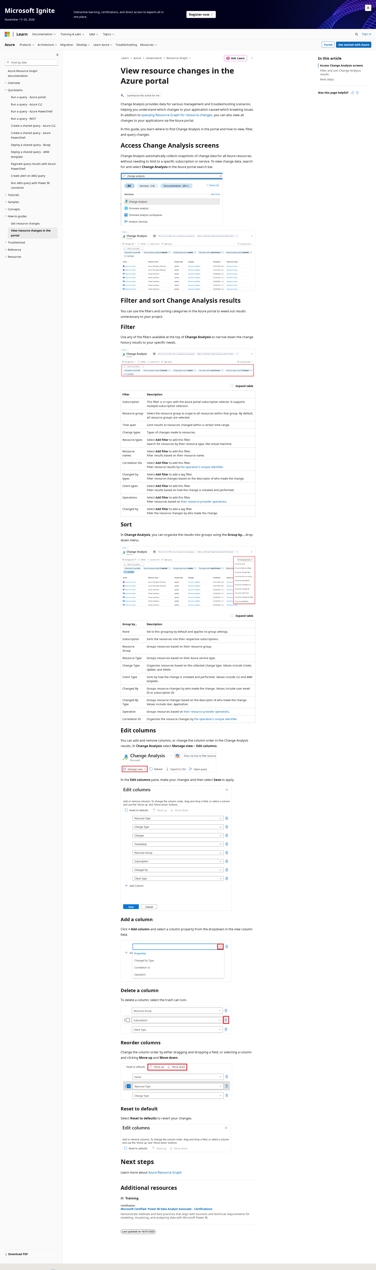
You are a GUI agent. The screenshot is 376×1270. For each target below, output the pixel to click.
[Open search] (357, 34)
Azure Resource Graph (165, 1172)
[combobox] (31, 62)
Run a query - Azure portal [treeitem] (28, 97)
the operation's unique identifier (201, 467)
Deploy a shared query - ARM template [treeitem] (30, 154)
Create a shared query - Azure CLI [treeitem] (33, 126)
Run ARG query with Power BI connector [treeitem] (30, 185)
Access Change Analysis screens (341, 65)
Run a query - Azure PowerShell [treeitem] (31, 111)
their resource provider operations (203, 501)
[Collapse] (57, 55)
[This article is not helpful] (357, 92)
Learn (125, 58)
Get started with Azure (353, 45)
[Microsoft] (7, 34)
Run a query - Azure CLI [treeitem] (26, 104)
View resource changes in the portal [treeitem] (31, 233)
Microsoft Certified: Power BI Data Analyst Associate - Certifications (166, 1209)
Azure (137, 58)
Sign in (366, 34)
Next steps (327, 79)
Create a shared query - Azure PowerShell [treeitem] (31, 135)
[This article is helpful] (352, 92)
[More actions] (252, 58)
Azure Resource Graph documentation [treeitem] (22, 73)
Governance (154, 58)
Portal (328, 45)
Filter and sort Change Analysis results (340, 72)
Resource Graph (177, 58)
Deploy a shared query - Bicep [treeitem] (31, 145)
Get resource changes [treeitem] (25, 223)
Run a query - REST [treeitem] (23, 118)
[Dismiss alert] (368, 8)
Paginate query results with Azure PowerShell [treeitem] (33, 166)
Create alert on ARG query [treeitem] (28, 176)
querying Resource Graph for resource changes (176, 115)
